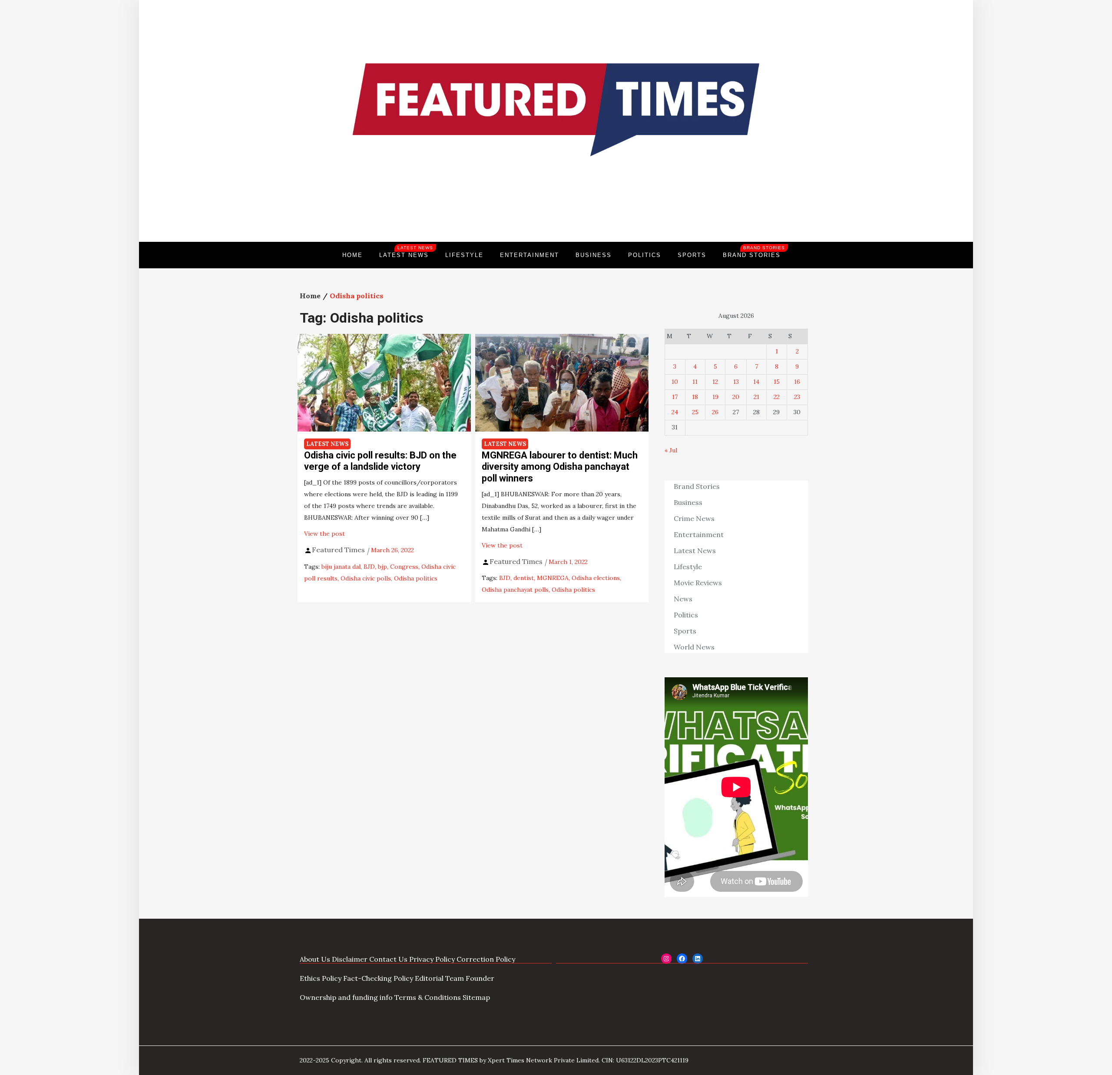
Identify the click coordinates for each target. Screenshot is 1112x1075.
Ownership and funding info (346, 997)
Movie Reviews (698, 582)
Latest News (406, 251)
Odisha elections (596, 578)
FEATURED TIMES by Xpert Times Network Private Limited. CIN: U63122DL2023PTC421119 (555, 1060)
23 (797, 397)
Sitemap (476, 997)
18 (695, 397)
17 (675, 397)
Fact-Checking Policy (378, 978)
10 (675, 382)
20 (735, 397)
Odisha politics (415, 578)
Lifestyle (464, 255)
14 (756, 382)
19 (715, 397)
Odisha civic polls (366, 578)
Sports (692, 255)
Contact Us (388, 959)
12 (715, 382)
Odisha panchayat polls (515, 590)
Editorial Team (439, 978)
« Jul (671, 450)
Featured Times (556, 212)
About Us (315, 959)
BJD (369, 566)
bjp (382, 566)
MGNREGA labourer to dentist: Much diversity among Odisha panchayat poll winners (560, 467)
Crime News (694, 518)
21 (756, 397)
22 (777, 397)
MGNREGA (553, 578)
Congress (404, 566)
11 (695, 382)
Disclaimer (349, 959)
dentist (523, 578)
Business (594, 255)
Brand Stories (754, 251)
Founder (480, 978)
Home (352, 255)
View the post (324, 534)
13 (736, 382)
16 (797, 382)
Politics (644, 255)
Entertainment (529, 255)
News (683, 598)
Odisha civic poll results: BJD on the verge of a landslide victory (380, 461)
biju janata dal (341, 566)
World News (694, 647)
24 (675, 412)
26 (715, 412)
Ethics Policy (320, 978)
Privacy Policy (432, 959)
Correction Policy (486, 959)
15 (777, 382)
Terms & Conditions (427, 997)
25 (695, 412)
